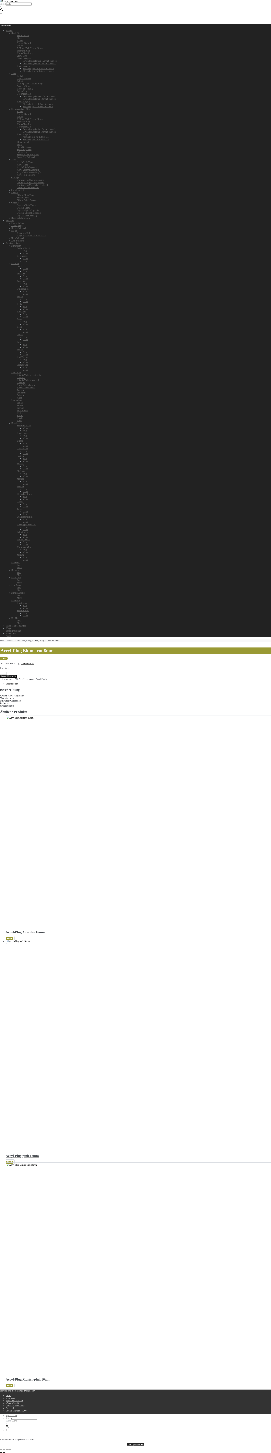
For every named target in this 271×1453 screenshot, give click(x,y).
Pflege (8, 628)
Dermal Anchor (18, 593)
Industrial (21, 273)
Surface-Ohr (22, 365)
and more (10, 220)
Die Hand (15, 562)
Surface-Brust (23, 610)
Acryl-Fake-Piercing (26, 175)
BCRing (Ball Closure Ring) (29, 48)
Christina (21, 377)
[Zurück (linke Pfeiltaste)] (1, 1452)
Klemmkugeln (23, 66)
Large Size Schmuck (26, 157)
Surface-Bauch (23, 248)
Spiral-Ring (22, 56)
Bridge (20, 441)
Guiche (20, 418)
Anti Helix (21, 311)
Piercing (9, 30)
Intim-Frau (16, 372)
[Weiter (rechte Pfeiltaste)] (4, 1452)
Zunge (20, 509)
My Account (11, 1415)
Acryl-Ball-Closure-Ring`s (29, 172)
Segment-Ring (23, 51)
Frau (25, 251)
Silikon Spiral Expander (27, 200)
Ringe (14, 230)
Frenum (20, 408)
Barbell (20, 40)
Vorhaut (20, 405)
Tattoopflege (16, 225)
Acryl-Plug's (22, 165)
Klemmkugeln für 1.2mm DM (36, 137)
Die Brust (15, 600)
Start (2, 640)
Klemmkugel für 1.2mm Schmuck (38, 104)
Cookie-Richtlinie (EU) (16, 1411)
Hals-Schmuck (17, 238)
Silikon (14, 192)
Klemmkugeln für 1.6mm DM (36, 139)
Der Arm (15, 570)
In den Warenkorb (8, 676)
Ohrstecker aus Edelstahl (28, 187)
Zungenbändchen (24, 517)
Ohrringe (15, 177)
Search (9, 1418)
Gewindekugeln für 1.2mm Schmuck (39, 129)
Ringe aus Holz (24, 233)
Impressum (10, 1398)
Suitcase (20, 395)
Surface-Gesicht (24, 425)
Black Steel (16, 33)
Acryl (13, 159)
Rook (19, 327)
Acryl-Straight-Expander (28, 170)
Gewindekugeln (24, 58)
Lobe (19, 342)
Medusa (20, 463)
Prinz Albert (22, 410)
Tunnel (20, 349)
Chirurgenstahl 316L (20, 109)
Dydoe (20, 413)
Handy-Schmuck (18, 228)
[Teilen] (7, 1449)
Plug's (19, 38)
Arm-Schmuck (17, 241)
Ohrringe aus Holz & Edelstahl (30, 182)
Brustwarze (22, 603)
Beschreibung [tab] (12, 684)
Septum (20, 456)
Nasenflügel (22, 448)
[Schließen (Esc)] (9, 1449)
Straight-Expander (25, 147)
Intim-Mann (16, 400)
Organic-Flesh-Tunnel (27, 205)
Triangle (20, 390)
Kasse (8, 636)
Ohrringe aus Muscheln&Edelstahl (32, 185)
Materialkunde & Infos (16, 626)
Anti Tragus (22, 357)
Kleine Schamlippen (26, 387)
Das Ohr (15, 263)
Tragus (20, 296)
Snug (19, 266)
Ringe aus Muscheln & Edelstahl (31, 235)
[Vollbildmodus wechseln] (4, 1449)
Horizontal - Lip (24, 547)
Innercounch (22, 281)
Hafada (20, 415)
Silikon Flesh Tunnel (26, 195)
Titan (13, 73)
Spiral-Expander (24, 149)
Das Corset (16, 577)
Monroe (20, 479)
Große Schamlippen (26, 385)
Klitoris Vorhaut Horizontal (29, 375)
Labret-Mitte (22, 532)
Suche (3, 4)
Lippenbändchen (24, 494)
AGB (8, 1395)
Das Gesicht (16, 423)
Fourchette (21, 393)
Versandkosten (27, 663)
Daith (19, 319)
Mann (25, 253)
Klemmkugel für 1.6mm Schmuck (38, 106)
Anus (19, 398)
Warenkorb (11, 633)
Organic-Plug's (23, 208)
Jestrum (20, 555)
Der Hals (15, 618)
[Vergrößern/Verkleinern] (1, 1449)
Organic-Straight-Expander (29, 213)
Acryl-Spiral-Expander (27, 167)
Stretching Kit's (18, 190)
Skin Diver (16, 585)
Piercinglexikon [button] (13, 243)
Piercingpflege (17, 223)
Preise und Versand (14, 1400)
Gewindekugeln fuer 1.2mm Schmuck (40, 61)
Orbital (20, 334)
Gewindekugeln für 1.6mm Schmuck (39, 63)
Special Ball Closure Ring (28, 154)
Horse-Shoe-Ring (25, 53)
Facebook (10, 1408)
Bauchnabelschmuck (20, 218)
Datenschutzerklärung (15, 1405)
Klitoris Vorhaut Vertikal (28, 380)
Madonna (21, 471)
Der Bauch (16, 246)
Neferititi (21, 382)
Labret (20, 45)
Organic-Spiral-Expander (28, 210)
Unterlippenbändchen (26, 524)
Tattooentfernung (13, 631)
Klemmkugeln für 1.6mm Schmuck (38, 71)
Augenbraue (22, 433)
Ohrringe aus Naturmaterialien (30, 180)
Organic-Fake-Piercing (27, 215)
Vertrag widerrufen (135, 1444)
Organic (14, 203)
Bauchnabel (22, 256)
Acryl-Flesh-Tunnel (25, 162)
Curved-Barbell (24, 43)
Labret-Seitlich (23, 539)
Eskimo (20, 486)
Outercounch (23, 289)
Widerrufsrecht (12, 1403)
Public (20, 403)
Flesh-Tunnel (23, 35)
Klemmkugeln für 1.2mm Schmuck (38, 68)
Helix (19, 304)
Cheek (20, 501)
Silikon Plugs (23, 197)
